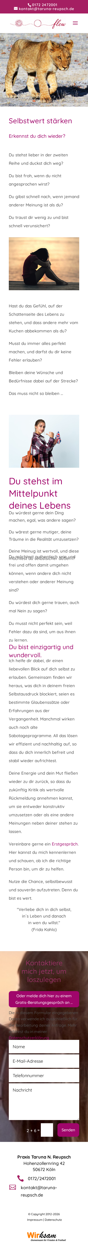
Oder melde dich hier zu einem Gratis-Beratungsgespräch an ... (44, 999)
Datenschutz (53, 1220)
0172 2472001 (44, 4)
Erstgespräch (65, 843)
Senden (68, 1129)
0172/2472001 (42, 1178)
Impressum (35, 1220)
